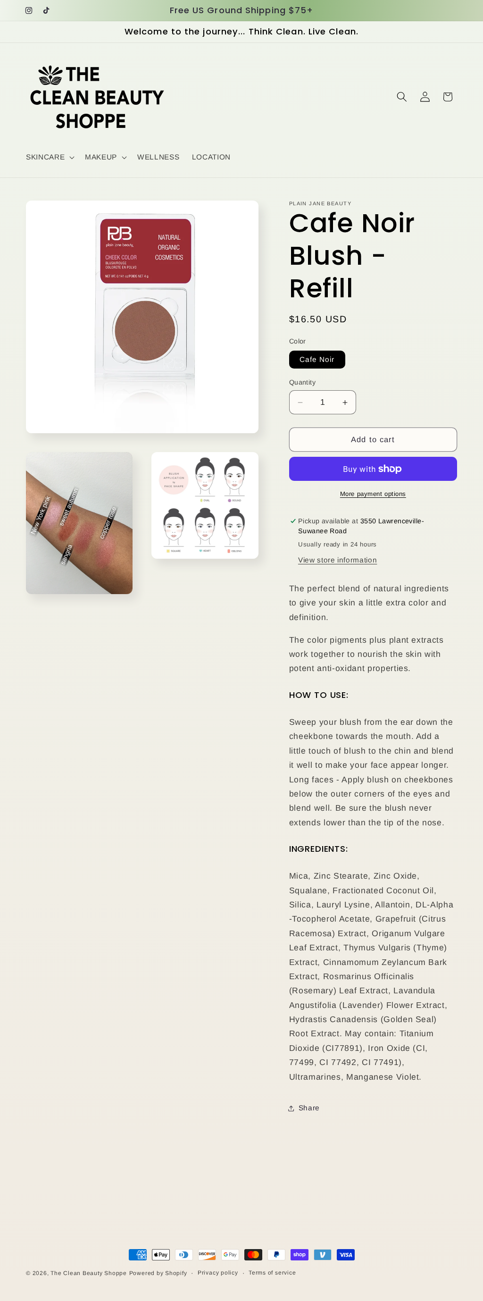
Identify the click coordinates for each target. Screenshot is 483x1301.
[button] (49, 157)
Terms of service (272, 1272)
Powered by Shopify (158, 1273)
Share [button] (309, 1108)
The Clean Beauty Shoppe (88, 1273)
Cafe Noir (317, 359)
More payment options (373, 493)
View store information (337, 560)
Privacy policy (218, 1272)
